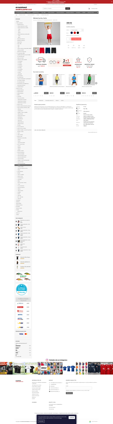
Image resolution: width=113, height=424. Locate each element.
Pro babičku (20, 64)
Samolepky (18, 200)
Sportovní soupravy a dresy (23, 168)
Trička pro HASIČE (20, 50)
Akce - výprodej (20, 197)
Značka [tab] (62, 100)
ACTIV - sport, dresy (21, 144)
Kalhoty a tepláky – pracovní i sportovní (24, 130)
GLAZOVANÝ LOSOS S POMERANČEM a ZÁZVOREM (55, 405)
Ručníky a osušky (20, 131)
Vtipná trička (19, 42)
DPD (16, 349)
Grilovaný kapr (51, 409)
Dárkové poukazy (19, 205)
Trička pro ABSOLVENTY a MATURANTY (24, 78)
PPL (16, 344)
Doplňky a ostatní (20, 150)
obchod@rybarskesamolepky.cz (56, 382)
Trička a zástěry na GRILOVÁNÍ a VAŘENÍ (24, 48)
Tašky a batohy (20, 134)
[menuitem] (20, 12)
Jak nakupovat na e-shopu (36, 385)
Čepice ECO (20, 120)
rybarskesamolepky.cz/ (55, 389)
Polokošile (19, 96)
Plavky (19, 169)
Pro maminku (20, 61)
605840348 (52, 386)
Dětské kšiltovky (21, 122)
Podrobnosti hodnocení (47, 20)
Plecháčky (18, 206)
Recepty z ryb (37, 413)
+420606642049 (53, 384)
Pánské (19, 141)
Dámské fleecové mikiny (22, 99)
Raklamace (34, 397)
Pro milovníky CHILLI (20, 82)
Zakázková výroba (35, 394)
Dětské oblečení (20, 93)
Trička (19, 29)
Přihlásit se (69, 393)
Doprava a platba (35, 391)
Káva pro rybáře (19, 208)
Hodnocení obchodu (35, 395)
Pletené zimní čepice (21, 115)
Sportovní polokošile (21, 163)
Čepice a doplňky (21, 174)
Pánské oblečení (20, 91)
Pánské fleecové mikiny (22, 101)
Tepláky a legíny (20, 166)
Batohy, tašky (19, 136)
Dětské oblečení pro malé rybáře (23, 34)
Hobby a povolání (20, 58)
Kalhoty (19, 189)
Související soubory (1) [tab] (49, 100)
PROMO (17, 21)
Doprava (41, 413)
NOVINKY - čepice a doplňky (22, 112)
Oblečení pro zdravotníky (21, 138)
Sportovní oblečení (20, 152)
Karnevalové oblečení (21, 85)
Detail (46, 93)
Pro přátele (20, 70)
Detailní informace (69, 42)
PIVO (18, 45)
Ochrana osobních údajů (36, 388)
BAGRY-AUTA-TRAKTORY (21, 51)
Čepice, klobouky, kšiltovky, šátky (23, 107)
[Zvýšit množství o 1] (70, 38)
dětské (19, 149)
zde (61, 418)
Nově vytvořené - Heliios (22, 182)
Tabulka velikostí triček (36, 389)
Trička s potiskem (19, 23)
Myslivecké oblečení (21, 39)
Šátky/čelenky (20, 114)
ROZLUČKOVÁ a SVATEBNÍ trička (23, 83)
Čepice (19, 32)
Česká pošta (18, 347)
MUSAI (19, 193)
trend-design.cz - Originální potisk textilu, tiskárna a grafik (63, 413)
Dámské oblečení (20, 90)
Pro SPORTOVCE (20, 77)
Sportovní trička (20, 162)
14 (91, 95)
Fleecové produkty (20, 98)
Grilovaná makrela (52, 407)
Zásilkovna (17, 351)
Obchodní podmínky (35, 392)
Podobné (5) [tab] (41, 100)
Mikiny (19, 31)
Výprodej (19, 195)
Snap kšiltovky (20, 118)
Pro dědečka (20, 66)
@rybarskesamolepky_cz (55, 391)
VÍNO (18, 46)
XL (71, 95)
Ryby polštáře (18, 203)
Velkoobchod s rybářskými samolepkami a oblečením (55, 4)
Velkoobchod (19, 211)
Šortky (19, 165)
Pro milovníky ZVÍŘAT (21, 53)
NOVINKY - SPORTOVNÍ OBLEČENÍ (23, 160)
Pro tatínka (20, 62)
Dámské (19, 139)
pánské (19, 146)
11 (42, 95)
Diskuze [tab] (57, 100)
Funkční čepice (20, 110)
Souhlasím (72, 417)
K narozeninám (20, 75)
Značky (17, 214)
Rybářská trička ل (20, 24)
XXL (73, 95)
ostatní (17, 354)
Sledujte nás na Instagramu (58, 360)
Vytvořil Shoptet (94, 421)
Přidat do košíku (77, 38)
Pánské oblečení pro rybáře (23, 26)
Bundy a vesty (19, 104)
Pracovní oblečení (20, 126)
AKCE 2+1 (18, 213)
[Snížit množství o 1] (70, 39)
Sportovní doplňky (21, 154)
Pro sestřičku (20, 69)
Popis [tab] (35, 100)
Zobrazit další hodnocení (92, 132)
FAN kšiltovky (20, 117)
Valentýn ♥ (19, 74)
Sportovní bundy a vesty (22, 155)
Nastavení (41, 421)
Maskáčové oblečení (21, 40)
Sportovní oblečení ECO (22, 157)
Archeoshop (76, 413)
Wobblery (18, 201)
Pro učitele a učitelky (21, 80)
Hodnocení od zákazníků (48, 413)
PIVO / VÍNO (19, 43)
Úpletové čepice (21, 123)
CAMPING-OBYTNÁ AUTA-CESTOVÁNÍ (23, 54)
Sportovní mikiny (21, 158)
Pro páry (19, 72)
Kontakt (33, 398)
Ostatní (17, 209)
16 (53, 95)
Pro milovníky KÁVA (20, 56)
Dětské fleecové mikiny (22, 102)
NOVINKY (19, 192)
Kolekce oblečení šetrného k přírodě (23, 106)
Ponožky (19, 125)
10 (87, 95)
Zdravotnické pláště (21, 142)
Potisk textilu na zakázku (36, 386)
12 (51, 95)
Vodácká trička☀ (20, 86)
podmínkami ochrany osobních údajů (82, 390)
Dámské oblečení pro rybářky (23, 27)
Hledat (67, 8)
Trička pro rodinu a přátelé (22, 59)
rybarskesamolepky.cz (55, 388)
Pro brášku (20, 67)
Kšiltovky (19, 109)
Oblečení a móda (19, 88)
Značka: (55, 20)
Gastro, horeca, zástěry (21, 128)
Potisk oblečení (20, 171)
